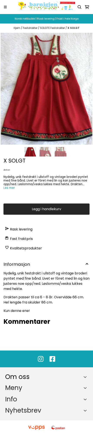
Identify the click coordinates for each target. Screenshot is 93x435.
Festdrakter (30, 28)
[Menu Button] (5, 7)
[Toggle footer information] (86, 377)
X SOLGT (73, 28)
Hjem (17, 28)
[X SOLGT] (46, 89)
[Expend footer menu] (86, 388)
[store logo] (46, 7)
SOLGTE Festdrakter (53, 28)
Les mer (9, 188)
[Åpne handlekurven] (87, 7)
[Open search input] (80, 7)
